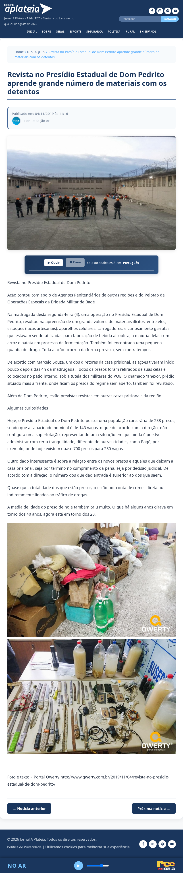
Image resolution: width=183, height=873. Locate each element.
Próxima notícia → (153, 808)
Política (114, 31)
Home (19, 52)
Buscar (170, 19)
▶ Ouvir (53, 262)
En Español (148, 31)
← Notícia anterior (29, 808)
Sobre (46, 31)
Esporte (75, 31)
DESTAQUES (36, 52)
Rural (130, 31)
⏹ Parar (75, 262)
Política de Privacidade (24, 847)
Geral (60, 31)
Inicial (32, 31)
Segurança (94, 31)
